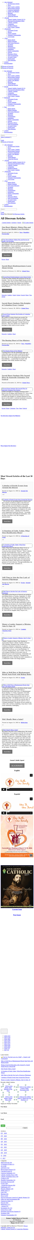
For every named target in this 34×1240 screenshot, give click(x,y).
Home (2, 214)
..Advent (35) (4, 1206)
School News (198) (6, 1209)
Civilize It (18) (5, 1178)
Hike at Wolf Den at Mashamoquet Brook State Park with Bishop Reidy (16, 673)
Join (3, 1125)
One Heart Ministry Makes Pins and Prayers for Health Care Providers (16, 228)
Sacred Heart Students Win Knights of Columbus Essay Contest (16, 304)
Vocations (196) (5, 1213)
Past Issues (17, 915)
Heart (7, 259)
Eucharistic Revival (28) (7, 1182)
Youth (14, 295)
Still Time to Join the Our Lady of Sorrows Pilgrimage (16, 578)
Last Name (4, 1113)
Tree (30, 295)
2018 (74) (7, 1048)
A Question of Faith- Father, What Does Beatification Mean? (16, 532)
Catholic (9, 295)
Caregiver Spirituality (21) (8, 1173)
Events (23, 582)
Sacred (23, 295)
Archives (14, 222)
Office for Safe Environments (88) (10, 1199)
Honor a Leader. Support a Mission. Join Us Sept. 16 (15, 1080)
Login (2, 140)
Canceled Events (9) (6, 1171)
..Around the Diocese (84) (8, 1185)
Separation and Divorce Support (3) (10, 1211)
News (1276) (4, 1196)
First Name (4, 1107)
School (18, 295)
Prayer (3, 259)
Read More (7, 255)
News (21, 232)
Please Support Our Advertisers (8, 445)
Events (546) (4, 1183)
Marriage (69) (4, 1194)
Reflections (24, 722)
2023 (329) (7, 1040)
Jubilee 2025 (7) (5, 1190)
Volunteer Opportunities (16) (9, 1215)
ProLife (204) (4, 1203)
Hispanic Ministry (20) (7, 1189)
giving (3, 296)
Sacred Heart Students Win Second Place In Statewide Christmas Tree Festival (16, 377)
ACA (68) (3, 1166)
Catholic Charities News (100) (9, 1175)
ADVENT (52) (5, 1168)
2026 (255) (7, 1036)
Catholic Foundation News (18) (9, 1176)
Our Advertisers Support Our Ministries (10, 415)
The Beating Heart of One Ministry (16, 340)
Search (19, 222)
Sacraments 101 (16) (6, 1208)
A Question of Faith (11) (7, 1164)
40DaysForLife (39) (6, 1162)
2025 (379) (7, 1037)
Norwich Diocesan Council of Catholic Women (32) (15, 1197)
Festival (25, 408)
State (20, 408)
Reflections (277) (5, 1204)
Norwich (4, 295)
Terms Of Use (11, 1227)
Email (2, 1119)
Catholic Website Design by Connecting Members (14, 1229)
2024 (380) (7, 1039)
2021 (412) (7, 1044)
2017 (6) (6, 1050)
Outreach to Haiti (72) (7, 1201)
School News (26, 271)
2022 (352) (7, 1042)
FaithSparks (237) (6, 1187)
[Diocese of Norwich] (7, 66)
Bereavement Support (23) (8, 1169)
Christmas (12, 408)
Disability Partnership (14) (8, 1180)
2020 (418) (7, 1045)
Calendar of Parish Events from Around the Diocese (15, 486)
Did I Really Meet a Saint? (12, 719)
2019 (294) (7, 1047)
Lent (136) (4, 1192)
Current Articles (6, 222)
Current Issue (17, 909)
